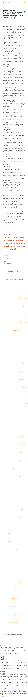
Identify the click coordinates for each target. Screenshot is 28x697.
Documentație (7, 263)
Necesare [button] (2, 670)
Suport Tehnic (7, 258)
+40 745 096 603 (15, 330)
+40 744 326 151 (23, 371)
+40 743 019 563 (14, 549)
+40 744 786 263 (16, 590)
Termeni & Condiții (11, 634)
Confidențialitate (20, 634)
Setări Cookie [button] (3, 655)
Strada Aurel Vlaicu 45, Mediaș (13, 271)
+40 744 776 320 (11, 533)
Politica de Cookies (4, 653)
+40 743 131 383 (16, 460)
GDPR (6, 634)
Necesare (4, 671)
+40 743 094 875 (20, 501)
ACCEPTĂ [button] (9, 655)
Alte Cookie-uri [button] (3, 687)
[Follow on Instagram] (14, 630)
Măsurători (6, 261)
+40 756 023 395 (21, 436)
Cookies (15, 634)
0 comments (21, 20)
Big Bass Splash (19, 87)
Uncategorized (14, 20)
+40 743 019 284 (20, 290)
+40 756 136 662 (24, 420)
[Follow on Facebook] (11, 630)
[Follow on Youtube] (17, 630)
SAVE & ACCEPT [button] (3, 696)
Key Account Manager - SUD (13, 268)
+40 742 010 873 (17, 566)
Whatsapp (9, 273)
